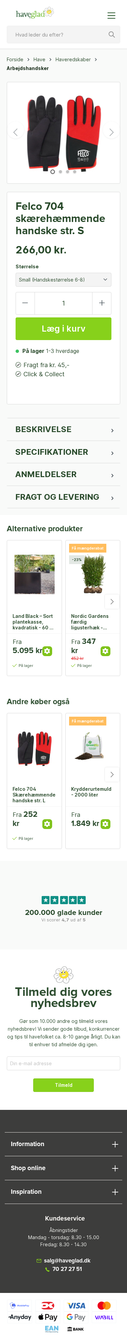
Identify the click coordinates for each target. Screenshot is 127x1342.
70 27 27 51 (67, 1269)
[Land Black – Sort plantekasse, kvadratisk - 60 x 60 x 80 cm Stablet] (34, 574)
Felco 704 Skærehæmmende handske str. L (34, 794)
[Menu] (113, 15)
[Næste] (111, 129)
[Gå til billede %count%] (52, 172)
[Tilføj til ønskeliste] (49, 644)
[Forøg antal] (101, 303)
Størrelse (27, 266)
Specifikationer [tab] (51, 452)
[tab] (63, 429)
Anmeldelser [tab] (46, 474)
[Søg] (112, 34)
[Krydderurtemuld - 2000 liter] (93, 747)
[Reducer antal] (25, 303)
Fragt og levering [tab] (57, 497)
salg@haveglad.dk (67, 1261)
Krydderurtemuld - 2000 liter (91, 792)
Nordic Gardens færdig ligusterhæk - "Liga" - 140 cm (90, 621)
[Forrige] (15, 129)
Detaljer (47, 651)
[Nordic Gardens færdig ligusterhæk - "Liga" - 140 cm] (93, 574)
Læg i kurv (63, 328)
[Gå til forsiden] (35, 13)
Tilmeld (63, 1085)
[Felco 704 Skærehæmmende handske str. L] (34, 747)
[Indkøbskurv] (97, 12)
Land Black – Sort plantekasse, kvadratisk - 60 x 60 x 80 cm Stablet (33, 621)
